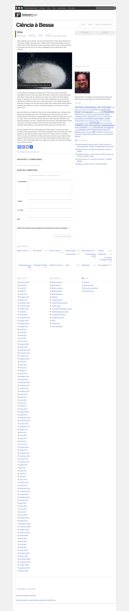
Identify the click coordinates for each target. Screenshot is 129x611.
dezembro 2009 (25, 524)
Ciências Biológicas (86, 114)
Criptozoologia (79, 121)
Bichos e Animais (54, 250)
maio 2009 (23, 544)
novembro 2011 (25, 456)
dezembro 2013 (25, 382)
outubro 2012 (24, 424)
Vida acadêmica (103, 265)
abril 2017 (23, 291)
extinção (95, 122)
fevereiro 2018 (24, 282)
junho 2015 (23, 332)
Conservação (102, 254)
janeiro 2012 (24, 450)
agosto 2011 (24, 465)
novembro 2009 (25, 527)
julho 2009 (23, 538)
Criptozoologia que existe (25, 266)
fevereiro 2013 (24, 412)
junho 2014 (23, 365)
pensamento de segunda (103, 128)
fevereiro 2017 (24, 297)
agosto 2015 (24, 326)
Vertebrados (86, 265)
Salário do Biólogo (86, 132)
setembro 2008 (25, 568)
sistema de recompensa (31, 151)
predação (81, 130)
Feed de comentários (91, 288)
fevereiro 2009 (24, 553)
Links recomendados (103, 24)
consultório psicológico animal (97, 119)
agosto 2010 (24, 500)
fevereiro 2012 (24, 447)
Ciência (78, 114)
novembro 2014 (25, 353)
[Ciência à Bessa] (36, 27)
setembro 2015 (25, 323)
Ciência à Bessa (21, 589)
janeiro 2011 (23, 485)
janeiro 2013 (24, 415)
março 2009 (24, 550)
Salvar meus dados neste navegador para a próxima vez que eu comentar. (42, 228)
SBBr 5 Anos (97, 132)
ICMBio (79, 125)
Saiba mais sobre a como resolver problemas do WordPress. (36, 600)
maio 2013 (23, 403)
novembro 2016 (25, 306)
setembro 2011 (24, 462)
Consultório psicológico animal (106, 258)
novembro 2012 (25, 420)
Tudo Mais (71, 8)
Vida (54, 8)
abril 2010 (23, 512)
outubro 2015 (24, 320)
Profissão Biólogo (97, 130)
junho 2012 (23, 435)
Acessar (86, 282)
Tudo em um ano (89, 134)
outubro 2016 (24, 309)
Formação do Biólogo (106, 123)
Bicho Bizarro (99, 109)
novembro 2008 (25, 562)
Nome (19, 201)
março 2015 (23, 341)
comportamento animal (101, 114)
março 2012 (23, 444)
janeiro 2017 (24, 300)
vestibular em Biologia (103, 134)
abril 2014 (23, 370)
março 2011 (23, 479)
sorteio (111, 132)
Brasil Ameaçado (87, 250)
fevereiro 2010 (24, 518)
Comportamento (71, 254)
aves (89, 109)
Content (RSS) (31, 589)
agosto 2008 (24, 571)
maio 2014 (23, 368)
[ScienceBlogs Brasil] (26, 16)
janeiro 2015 (24, 347)
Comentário (22, 182)
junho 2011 (23, 471)
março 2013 (23, 409)
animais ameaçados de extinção (93, 107)
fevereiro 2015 (24, 344)
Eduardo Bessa (32, 35)
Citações (108, 112)
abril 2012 (23, 441)
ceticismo (95, 112)
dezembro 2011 (25, 453)
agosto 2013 (24, 394)
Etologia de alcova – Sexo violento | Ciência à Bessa (94, 154)
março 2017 (23, 294)
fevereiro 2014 (24, 376)
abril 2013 (23, 406)
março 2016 (23, 315)
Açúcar (18, 151)
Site (18, 219)
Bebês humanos (22, 250)
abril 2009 (23, 547)
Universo (42, 8)
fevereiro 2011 (24, 482)
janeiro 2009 (24, 556)
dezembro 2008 (25, 559)
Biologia (107, 110)
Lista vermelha (81, 128)
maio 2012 (23, 438)
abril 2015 (23, 338)
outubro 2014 (24, 356)
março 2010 (23, 515)
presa (88, 130)
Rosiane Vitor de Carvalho (85, 149)
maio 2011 (23, 474)
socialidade (105, 132)
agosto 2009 (24, 535)
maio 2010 (23, 509)
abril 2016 (23, 312)
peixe (91, 128)
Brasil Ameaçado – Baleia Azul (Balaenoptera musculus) (95, 146)
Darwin (101, 121)
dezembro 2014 (25, 350)
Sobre (90, 24)
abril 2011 (23, 476)
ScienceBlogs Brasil (30, 8)
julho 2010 (23, 503)
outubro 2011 (24, 459)
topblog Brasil (78, 134)
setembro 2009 (25, 532)
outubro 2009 (24, 529)
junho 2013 (23, 400)
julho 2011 (23, 468)
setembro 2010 (25, 497)
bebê (93, 110)
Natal (88, 128)
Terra (48, 8)
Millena (79, 164)
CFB (100, 112)
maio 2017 (23, 288)
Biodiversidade (70, 250)
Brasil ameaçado (84, 112)
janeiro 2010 (24, 521)
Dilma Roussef (107, 121)
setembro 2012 (24, 426)
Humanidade (61, 8)
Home (83, 24)
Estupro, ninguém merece (85, 156)
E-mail (20, 210)
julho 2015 (23, 329)
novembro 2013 (25, 385)
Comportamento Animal (50, 35)
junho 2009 (23, 541)
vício (38, 151)
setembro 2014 (25, 359)
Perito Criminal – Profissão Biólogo (96, 164)
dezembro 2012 (25, 418)
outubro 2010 (24, 494)
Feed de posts (88, 285)
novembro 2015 (25, 317)
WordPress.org (89, 291)
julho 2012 (23, 432)
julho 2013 (23, 397)
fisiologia (23, 151)
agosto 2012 (24, 429)
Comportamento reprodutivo (85, 116)
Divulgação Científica (62, 35)
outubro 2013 (24, 388)
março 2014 (23, 373)
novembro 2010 (25, 491)
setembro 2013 (25, 391)
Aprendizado (84, 109)
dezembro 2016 (25, 303)
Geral (67, 265)
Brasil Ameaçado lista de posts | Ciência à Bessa (93, 144)
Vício (20, 32)
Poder (76, 130)
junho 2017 (23, 285)
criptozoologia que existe (91, 121)
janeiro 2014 (24, 379)
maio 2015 (23, 335)
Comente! (40, 35)
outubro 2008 (24, 565)
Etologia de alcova (84, 123)
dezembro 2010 (25, 488)
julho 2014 (23, 362)
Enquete (77, 123)
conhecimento (99, 116)
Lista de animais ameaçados (99, 125)
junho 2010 (23, 506)
